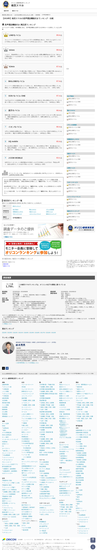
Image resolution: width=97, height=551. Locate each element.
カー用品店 (42, 530)
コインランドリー (27, 396)
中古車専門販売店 (28, 443)
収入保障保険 (81, 462)
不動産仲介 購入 (7, 485)
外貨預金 (4, 441)
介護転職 (62, 405)
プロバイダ (79, 400)
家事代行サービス (27, 391)
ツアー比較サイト (27, 518)
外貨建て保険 (80, 473)
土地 (18, 483)
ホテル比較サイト (27, 512)
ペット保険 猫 (80, 448)
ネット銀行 (5, 437)
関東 (71, 505)
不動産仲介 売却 (7, 480)
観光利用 (25, 530)
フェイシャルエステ (65, 472)
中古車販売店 (26, 441)
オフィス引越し (26, 486)
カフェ (24, 464)
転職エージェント (64, 400)
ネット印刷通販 (64, 447)
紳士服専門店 (43, 526)
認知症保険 (79, 471)
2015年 (54, 332)
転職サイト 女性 (64, 396)
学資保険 (4, 414)
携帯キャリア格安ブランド (85, 393)
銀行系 (5, 450)
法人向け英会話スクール (46, 496)
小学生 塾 (42, 436)
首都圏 (5, 492)
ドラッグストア (44, 524)
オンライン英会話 (44, 469)
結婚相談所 (62, 488)
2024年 (4, 332)
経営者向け (64, 456)
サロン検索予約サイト (66, 477)
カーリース (25, 434)
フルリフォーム (8, 507)
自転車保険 (5, 398)
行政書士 (43, 480)
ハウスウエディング (65, 484)
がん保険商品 (80, 464)
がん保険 (4, 412)
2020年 (26, 332)
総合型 (25, 475)
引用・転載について (58, 539)
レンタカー (25, 430)
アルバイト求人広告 (65, 437)
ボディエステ (63, 474)
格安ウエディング (64, 486)
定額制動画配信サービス (29, 466)
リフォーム (5, 505)
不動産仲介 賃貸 (7, 496)
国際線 (30, 516)
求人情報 (67, 539)
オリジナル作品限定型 (29, 477)
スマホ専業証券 (6, 432)
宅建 (42, 475)
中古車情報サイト (27, 439)
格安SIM (5, 264)
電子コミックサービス (28, 473)
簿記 (46, 475)
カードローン (6, 448)
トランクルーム (26, 416)
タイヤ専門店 (43, 533)
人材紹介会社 (63, 431)
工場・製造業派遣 (64, 414)
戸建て (13, 483)
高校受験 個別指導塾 (45, 412)
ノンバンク (12, 450)
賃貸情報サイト (6, 498)
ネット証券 (5, 423)
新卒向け (63, 463)
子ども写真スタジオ (28, 468)
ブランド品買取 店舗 (28, 484)
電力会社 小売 (26, 495)
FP (41, 473)
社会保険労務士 (50, 478)
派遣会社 (62, 412)
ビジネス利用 (27, 527)
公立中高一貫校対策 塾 (46, 432)
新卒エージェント (64, 428)
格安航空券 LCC (26, 514)
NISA (3, 426)
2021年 (21, 332)
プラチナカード (83, 522)
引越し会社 (25, 425)
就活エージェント (64, 384)
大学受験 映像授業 (44, 398)
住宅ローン (5, 444)
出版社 (25, 479)
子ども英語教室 (44, 462)
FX (3, 446)
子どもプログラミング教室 (47, 498)
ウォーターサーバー (28, 384)
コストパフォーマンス (35, 214)
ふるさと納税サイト (28, 414)
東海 (10, 492)
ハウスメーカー (8, 530)
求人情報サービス (64, 418)
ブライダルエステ (64, 470)
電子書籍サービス (27, 470)
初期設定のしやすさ (18, 211)
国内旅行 (25, 507)
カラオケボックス (64, 514)
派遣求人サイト (64, 416)
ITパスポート (50, 482)
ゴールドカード (8, 459)
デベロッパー (7, 532)
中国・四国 (16, 525)
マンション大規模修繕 (8, 494)
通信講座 (42, 471)
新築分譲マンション (8, 512)
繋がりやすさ (32, 209)
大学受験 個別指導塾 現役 (47, 389)
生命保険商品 (80, 457)
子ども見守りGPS (27, 498)
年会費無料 (6, 455)
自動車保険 (5, 384)
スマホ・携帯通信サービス (84, 384)
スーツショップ (44, 528)
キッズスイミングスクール (46, 512)
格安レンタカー (26, 432)
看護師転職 (62, 402)
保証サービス (32, 211)
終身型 (79, 453)
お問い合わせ (48, 539)
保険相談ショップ (7, 416)
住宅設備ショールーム (8, 503)
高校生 (43, 448)
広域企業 (79, 409)
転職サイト (62, 393)
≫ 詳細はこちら (7, 324)
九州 (18, 492)
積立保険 (78, 484)
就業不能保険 (80, 469)
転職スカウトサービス (66, 398)
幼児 (42, 464)
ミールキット (26, 402)
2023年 (10, 332)
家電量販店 (42, 521)
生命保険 (4, 407)
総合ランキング (17, 206)
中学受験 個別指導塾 (45, 427)
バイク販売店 (26, 450)
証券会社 (6, 428)
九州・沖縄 (44, 409)
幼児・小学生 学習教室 (46, 452)
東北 (6, 523)
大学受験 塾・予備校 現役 (47, 384)
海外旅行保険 (6, 402)
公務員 (43, 482)
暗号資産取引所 (6, 466)
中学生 (48, 448)
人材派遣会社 (63, 434)
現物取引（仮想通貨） (10, 469)
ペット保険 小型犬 (81, 446)
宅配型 (25, 423)
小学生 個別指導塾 (44, 441)
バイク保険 (5, 391)
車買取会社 (25, 436)
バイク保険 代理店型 (82, 437)
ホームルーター (80, 396)
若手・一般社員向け (67, 460)
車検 (23, 459)
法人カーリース (64, 444)
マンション (6, 483)
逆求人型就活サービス (66, 389)
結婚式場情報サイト (65, 493)
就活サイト (62, 387)
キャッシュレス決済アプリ (10, 464)
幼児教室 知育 (43, 455)
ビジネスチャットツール (66, 449)
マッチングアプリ (64, 495)
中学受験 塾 (42, 423)
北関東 (11, 523)
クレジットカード (7, 453)
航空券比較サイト (27, 509)
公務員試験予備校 (44, 493)
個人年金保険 (80, 480)
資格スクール (43, 484)
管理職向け (64, 458)
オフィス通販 (26, 489)
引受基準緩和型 (81, 455)
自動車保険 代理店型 (82, 432)
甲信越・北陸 (50, 405)
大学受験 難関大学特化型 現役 (48, 393)
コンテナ (25, 421)
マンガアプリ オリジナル (29, 482)
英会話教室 (42, 466)
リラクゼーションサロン (46, 510)
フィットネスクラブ (45, 505)
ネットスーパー (26, 407)
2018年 (37, 332)
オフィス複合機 (26, 491)
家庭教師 (42, 450)
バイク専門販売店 (28, 452)
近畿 (14, 492)
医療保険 (4, 409)
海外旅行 (32, 507)
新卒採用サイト (64, 424)
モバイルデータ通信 (82, 398)
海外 (28, 523)
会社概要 (20, 539)
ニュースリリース (28, 539)
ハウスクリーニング (28, 393)
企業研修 (62, 454)
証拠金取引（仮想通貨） (10, 471)
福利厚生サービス (27, 493)
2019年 (32, 332)
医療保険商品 (80, 450)
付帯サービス (49, 211)
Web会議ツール (64, 451)
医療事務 (46, 473)
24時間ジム (42, 507)
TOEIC (43, 478)
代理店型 (6, 389)
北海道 (43, 402)
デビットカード (6, 462)
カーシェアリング (27, 427)
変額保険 (78, 482)
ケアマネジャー (52, 480)
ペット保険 (5, 405)
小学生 (53, 448)
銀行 (4, 430)
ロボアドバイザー (7, 473)
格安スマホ (6, 266)
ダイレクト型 (7, 387)
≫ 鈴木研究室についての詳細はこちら (27, 363)
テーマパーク (63, 516)
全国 (70, 511)
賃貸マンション (6, 501)
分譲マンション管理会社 (9, 489)
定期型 (84, 453)
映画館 (61, 502)
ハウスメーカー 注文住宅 (9, 517)
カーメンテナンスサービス (30, 461)
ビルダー (6, 521)
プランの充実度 (50, 209)
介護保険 (78, 475)
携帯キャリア (81, 391)
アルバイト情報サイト (66, 391)
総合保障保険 (80, 478)
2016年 (48, 332)
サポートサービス (17, 214)
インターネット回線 (82, 412)
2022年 (15, 332)
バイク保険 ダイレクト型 (83, 435)
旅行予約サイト (26, 505)
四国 (78, 407)
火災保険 (4, 400)
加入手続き (15, 209)
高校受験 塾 (42, 400)
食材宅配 (24, 398)
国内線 (25, 516)
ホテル (24, 525)
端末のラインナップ (51, 214)
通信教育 (42, 446)
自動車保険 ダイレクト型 (83, 430)
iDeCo (77, 499)
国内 (24, 523)
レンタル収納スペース (29, 418)
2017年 (43, 332)
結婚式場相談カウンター (66, 491)
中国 (91, 405)
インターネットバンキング (10, 439)
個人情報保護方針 (39, 539)
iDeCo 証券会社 (6, 435)
